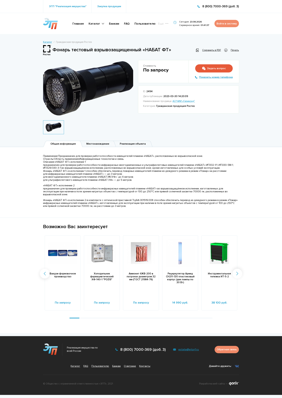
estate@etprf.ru (188, 349)
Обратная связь (227, 349)
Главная (78, 23)
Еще (161, 23)
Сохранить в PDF (211, 50)
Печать (235, 50)
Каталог (94, 23)
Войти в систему (227, 23)
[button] (45, 273)
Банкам (114, 23)
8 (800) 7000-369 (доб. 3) (220, 6)
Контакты (144, 366)
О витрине (130, 366)
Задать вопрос (216, 68)
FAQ (127, 23)
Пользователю (145, 23)
